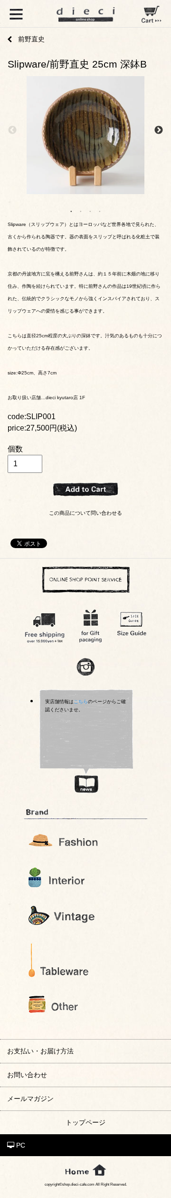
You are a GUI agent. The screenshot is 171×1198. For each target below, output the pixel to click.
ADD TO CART (85, 489)
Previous (12, 130)
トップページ (85, 1122)
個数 (15, 449)
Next (158, 130)
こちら (81, 701)
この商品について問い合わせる (85, 513)
